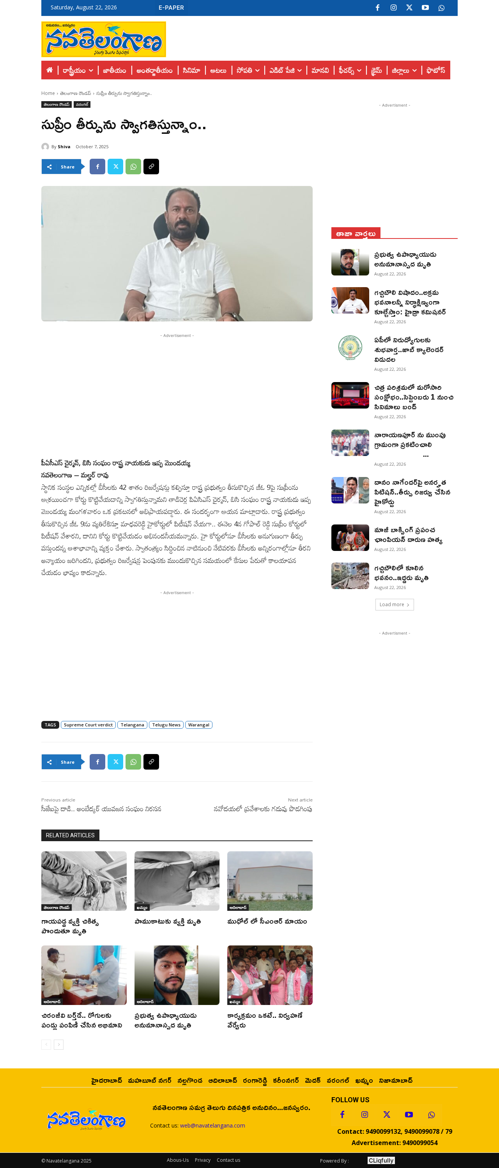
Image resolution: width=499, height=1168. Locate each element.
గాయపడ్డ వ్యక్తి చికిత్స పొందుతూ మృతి (70, 925)
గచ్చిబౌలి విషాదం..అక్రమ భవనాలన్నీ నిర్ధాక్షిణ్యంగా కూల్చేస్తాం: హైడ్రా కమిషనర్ (410, 301)
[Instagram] (393, 8)
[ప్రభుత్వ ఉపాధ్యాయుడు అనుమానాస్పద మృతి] (177, 975)
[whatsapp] (441, 8)
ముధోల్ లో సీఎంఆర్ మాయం (267, 920)
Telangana (132, 725)
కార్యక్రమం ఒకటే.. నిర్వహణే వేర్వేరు (265, 1019)
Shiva (64, 146)
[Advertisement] (312, 37)
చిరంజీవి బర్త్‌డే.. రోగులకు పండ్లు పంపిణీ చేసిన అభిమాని (81, 1019)
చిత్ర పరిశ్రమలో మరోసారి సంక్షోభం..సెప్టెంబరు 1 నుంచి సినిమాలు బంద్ (413, 396)
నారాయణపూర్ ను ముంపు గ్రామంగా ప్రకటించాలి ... (415, 444)
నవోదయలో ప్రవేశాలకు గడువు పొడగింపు (263, 808)
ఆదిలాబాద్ (238, 907)
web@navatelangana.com (212, 1125)
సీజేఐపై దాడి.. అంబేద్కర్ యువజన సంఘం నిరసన (101, 808)
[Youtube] (425, 8)
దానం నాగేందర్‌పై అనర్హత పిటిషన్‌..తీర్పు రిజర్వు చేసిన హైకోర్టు (412, 491)
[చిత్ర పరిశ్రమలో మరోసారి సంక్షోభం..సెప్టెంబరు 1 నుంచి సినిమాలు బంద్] (350, 395)
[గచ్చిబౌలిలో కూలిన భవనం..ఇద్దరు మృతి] (350, 576)
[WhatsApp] (133, 166)
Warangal (198, 725)
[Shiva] (46, 147)
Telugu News (166, 725)
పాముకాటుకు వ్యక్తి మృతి (167, 920)
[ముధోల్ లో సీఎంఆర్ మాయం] (270, 881)
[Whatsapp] (431, 1115)
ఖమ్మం (142, 907)
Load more (392, 604)
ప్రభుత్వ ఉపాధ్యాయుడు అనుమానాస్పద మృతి (165, 1019)
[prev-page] (46, 1045)
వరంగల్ (82, 104)
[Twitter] (409, 8)
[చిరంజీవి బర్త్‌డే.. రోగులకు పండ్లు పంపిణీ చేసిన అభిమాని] (84, 975)
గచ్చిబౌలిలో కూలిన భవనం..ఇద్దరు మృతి (401, 572)
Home (48, 93)
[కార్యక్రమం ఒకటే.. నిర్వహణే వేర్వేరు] (270, 975)
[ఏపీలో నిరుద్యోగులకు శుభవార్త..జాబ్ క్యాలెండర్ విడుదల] (350, 348)
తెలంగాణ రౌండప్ (75, 93)
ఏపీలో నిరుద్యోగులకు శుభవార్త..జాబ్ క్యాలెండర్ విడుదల (409, 349)
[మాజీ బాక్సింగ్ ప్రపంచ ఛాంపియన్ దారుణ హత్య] (350, 537)
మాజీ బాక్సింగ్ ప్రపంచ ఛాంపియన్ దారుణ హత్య (408, 534)
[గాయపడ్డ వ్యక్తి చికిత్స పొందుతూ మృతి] (84, 881)
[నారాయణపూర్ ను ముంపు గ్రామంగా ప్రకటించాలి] (350, 443)
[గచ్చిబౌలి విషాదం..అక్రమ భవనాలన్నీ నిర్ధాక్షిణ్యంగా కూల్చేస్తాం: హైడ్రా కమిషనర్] (350, 300)
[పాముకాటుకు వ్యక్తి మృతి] (177, 881)
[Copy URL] (151, 166)
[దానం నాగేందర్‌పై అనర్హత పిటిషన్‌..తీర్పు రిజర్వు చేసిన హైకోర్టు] (350, 490)
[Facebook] (377, 8)
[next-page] (59, 1045)
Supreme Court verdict (88, 725)
